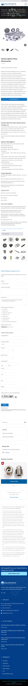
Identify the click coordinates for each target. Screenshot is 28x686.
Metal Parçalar (9, 554)
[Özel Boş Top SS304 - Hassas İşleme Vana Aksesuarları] (23, 239)
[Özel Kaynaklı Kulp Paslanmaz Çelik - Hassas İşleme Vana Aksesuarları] (23, 258)
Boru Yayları (4, 554)
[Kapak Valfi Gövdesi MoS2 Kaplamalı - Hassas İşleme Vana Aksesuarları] (17, 251)
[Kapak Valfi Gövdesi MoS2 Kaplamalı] (16, 50)
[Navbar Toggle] (25, 4)
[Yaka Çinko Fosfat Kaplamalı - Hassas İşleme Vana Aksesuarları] (11, 245)
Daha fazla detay (14, 497)
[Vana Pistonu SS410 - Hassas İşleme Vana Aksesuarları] (5, 251)
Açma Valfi (23, 552)
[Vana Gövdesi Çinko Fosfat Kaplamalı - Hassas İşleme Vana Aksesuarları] (23, 245)
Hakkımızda (5, 663)
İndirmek (7, 452)
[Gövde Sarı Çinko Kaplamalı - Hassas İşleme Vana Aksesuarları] (11, 258)
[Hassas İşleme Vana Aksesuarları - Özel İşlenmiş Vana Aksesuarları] (25, 45)
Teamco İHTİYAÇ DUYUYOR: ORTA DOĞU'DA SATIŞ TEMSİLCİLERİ (13, 638)
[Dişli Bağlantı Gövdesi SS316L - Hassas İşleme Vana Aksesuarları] (5, 239)
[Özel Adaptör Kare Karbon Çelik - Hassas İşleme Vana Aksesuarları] (5, 258)
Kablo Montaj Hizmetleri (8, 436)
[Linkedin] (4, 593)
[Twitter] (3, 593)
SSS (4, 671)
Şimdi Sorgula (14, 99)
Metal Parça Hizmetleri (15, 13)
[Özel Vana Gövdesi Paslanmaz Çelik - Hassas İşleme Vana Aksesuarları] (23, 251)
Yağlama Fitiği (20, 554)
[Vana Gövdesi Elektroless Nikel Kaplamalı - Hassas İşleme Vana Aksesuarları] (11, 251)
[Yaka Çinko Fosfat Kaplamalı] (7, 50)
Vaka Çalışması (6, 668)
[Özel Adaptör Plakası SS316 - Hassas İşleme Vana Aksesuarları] (11, 239)
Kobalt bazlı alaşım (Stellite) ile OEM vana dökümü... (13, 625)
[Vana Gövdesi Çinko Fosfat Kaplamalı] (12, 50)
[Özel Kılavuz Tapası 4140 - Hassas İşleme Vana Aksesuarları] (17, 239)
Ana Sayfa (5, 660)
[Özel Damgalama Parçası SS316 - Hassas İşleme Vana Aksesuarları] (17, 258)
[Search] (25, 422)
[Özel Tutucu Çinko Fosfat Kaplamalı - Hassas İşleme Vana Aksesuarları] (5, 245)
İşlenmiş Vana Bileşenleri (21, 15)
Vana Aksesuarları (15, 554)
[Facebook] (1, 593)
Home (4, 13)
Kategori (8, 13)
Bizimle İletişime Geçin (8, 673)
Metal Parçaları (6, 665)
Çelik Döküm (18, 552)
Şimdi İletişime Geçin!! (14, 573)
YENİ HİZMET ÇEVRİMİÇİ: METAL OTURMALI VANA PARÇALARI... (12, 631)
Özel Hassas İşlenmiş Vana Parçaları (8, 15)
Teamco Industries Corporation (16, 681)
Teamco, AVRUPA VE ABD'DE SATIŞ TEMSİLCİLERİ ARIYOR (12, 645)
